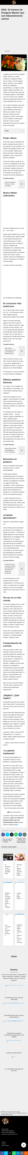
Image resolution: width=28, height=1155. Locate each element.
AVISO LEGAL (5, 1129)
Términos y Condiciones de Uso (9, 1134)
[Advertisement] (14, 35)
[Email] (24, 834)
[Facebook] (3, 834)
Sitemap (4, 1142)
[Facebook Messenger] (7, 834)
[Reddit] (26, 1153)
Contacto (4, 1143)
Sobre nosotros (5, 1145)
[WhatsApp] (16, 834)
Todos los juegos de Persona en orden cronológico (7, 840)
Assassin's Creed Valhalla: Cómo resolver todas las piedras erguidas (21, 840)
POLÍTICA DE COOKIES (7, 1130)
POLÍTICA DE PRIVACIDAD (8, 1132)
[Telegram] (20, 834)
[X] (12, 834)
